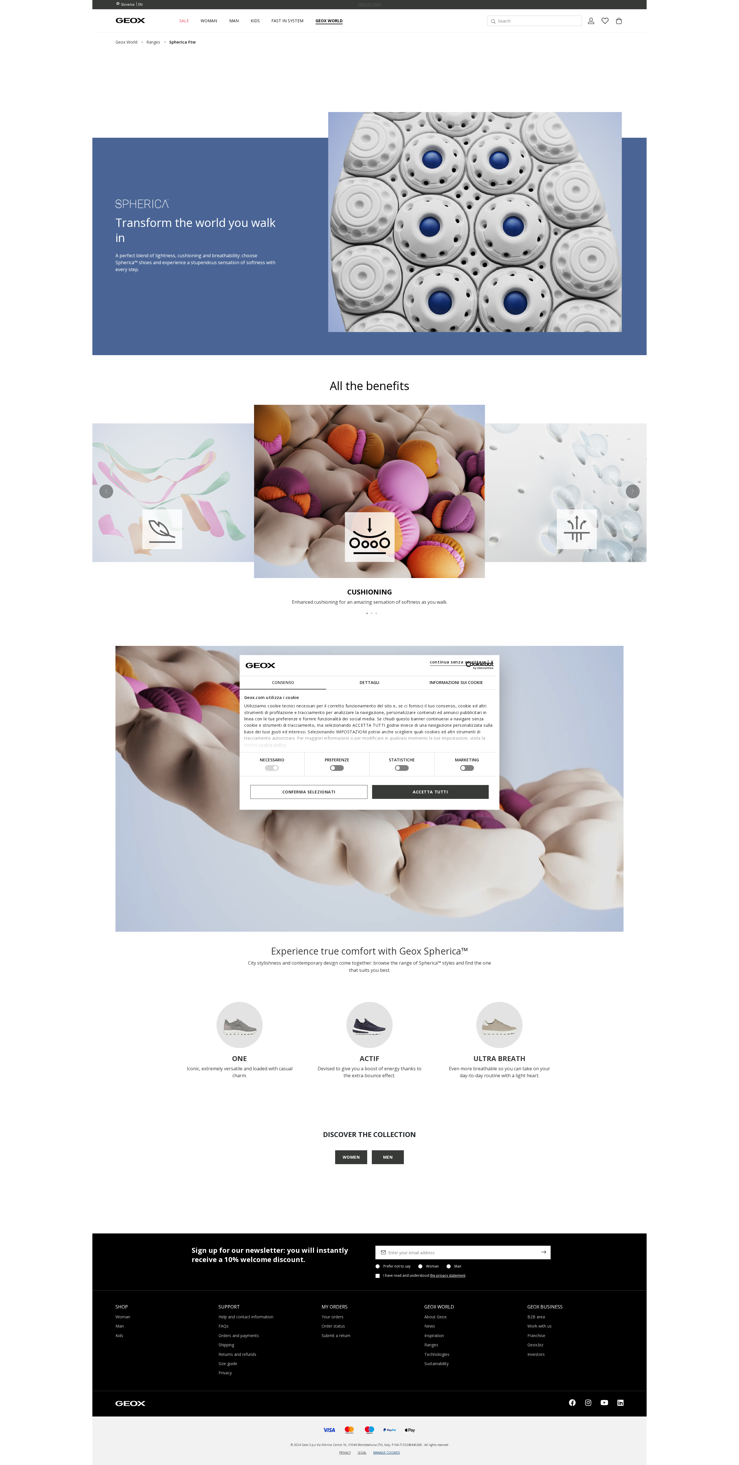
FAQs (224, 1326)
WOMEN (351, 1157)
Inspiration (434, 1335)
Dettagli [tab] (369, 682)
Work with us (539, 1326)
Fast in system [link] (287, 20)
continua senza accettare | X (462, 662)
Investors (536, 1354)
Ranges (431, 1344)
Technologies (436, 1354)
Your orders (333, 1316)
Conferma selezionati (308, 792)
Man (457, 1266)
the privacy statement (447, 1275)
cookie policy (273, 744)
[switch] (337, 768)
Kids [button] (255, 20)
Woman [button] (209, 20)
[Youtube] (604, 1404)
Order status (333, 1326)
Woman (432, 1266)
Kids (119, 1335)
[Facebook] (572, 1404)
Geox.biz (535, 1344)
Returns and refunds (237, 1354)
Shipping (226, 1344)
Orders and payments (239, 1335)
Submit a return (336, 1335)
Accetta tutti (430, 792)
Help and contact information (246, 1316)
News (429, 1326)
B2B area (536, 1316)
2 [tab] (369, 611)
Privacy (225, 1372)
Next (633, 491)
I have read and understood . (424, 1275)
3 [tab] (374, 611)
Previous (106, 491)
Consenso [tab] (283, 682)
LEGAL (362, 1453)
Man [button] (234, 20)
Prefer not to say (396, 1266)
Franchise (536, 1335)
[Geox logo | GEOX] (130, 1403)
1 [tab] (365, 611)
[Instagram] (588, 1404)
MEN (388, 1157)
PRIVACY (345, 1453)
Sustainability (436, 1363)
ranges (153, 42)
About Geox (435, 1316)
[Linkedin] (620, 1404)
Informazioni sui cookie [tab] (456, 682)
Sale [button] (184, 20)
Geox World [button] (329, 20)
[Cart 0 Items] (617, 25)
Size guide (228, 1363)
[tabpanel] (369, 505)
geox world (126, 42)
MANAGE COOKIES (386, 1453)
